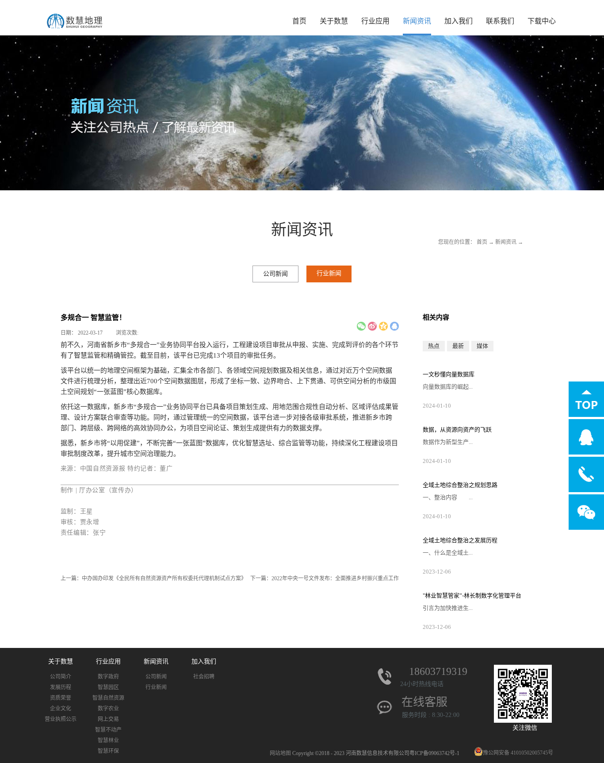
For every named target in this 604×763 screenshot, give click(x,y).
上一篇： (153, 578)
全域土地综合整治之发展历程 (460, 540)
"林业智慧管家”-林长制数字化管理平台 (472, 595)
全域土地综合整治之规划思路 (460, 485)
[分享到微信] (361, 326)
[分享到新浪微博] (372, 326)
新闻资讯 (505, 242)
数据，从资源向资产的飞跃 (457, 429)
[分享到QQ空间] (383, 326)
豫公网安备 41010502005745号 (518, 753)
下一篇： (324, 578)
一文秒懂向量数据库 (448, 374)
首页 (299, 21)
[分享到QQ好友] (394, 326)
